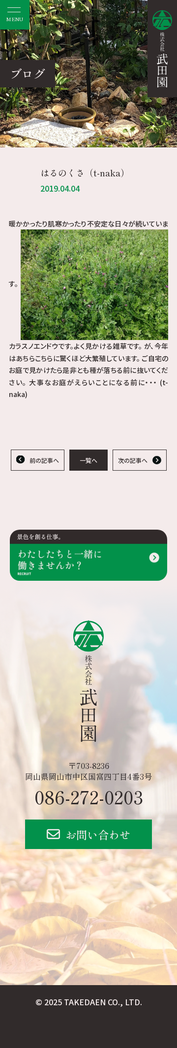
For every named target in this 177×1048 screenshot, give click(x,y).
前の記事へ (44, 460)
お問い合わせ (97, 834)
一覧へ (88, 460)
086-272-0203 (88, 796)
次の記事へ (133, 460)
